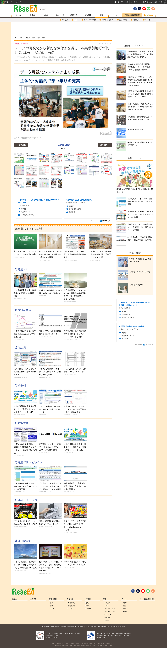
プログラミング (107, 20)
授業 (51, 603)
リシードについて (90, 626)
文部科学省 (24, 310)
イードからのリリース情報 (117, 626)
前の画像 (22, 145)
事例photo (24, 540)
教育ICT (23, 269)
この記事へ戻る (63, 146)
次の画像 (103, 145)
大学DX (46, 15)
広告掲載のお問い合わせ (68, 626)
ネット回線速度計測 (146, 599)
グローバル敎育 (90, 20)
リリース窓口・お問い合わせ (50, 626)
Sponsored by (95, 221)
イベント (115, 15)
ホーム (18, 15)
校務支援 (23, 423)
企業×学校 (123, 20)
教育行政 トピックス (30, 462)
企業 (124, 609)
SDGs (76, 20)
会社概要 (80, 626)
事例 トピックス (28, 500)
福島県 (22, 347)
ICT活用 (65, 20)
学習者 (125, 603)
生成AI (32, 15)
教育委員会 (71, 606)
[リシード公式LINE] (148, 591)
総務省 (22, 385)
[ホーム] (15, 38)
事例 (101, 15)
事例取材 (136, 20)
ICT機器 (88, 15)
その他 (147, 20)
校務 (51, 606)
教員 (124, 606)
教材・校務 (60, 15)
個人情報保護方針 (103, 626)
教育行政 (73, 15)
